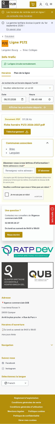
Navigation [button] (7, 345)
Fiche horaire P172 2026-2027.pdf (24, 124)
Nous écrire (13, 234)
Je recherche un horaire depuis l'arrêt (20, 83)
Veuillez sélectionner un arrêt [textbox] (18, 88)
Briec (12, 149)
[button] (27, 420)
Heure (32, 94)
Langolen (14, 152)
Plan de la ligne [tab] (22, 73)
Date (4, 94)
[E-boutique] (33, 4)
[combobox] (27, 88)
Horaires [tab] (6, 73)
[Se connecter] (40, 4)
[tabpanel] (27, 95)
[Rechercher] (47, 4)
